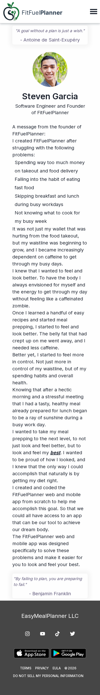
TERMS (25, 668)
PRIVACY (42, 668)
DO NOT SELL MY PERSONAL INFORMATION (48, 676)
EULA (57, 668)
